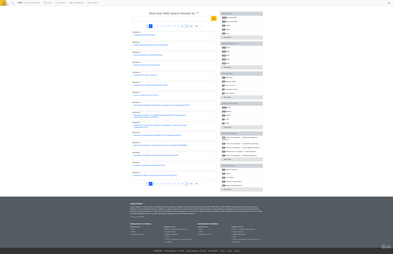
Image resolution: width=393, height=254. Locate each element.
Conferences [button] (78, 3)
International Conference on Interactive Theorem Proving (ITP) (156, 155)
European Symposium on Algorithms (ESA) (149, 165)
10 (182, 26)
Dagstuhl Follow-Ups (138, 234)
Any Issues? (388, 246)
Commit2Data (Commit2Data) (144, 35)
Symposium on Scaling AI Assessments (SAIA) (150, 85)
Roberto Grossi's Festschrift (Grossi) (147, 65)
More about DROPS (137, 217)
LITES (167, 237)
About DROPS (213, 251)
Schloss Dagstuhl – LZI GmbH (174, 251)
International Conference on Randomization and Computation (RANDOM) (160, 145)
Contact (236, 251)
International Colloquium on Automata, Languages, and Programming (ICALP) (162, 105)
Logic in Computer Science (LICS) (146, 95)
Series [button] (49, 3)
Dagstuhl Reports (170, 232)
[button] (29, 3)
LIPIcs (133, 229)
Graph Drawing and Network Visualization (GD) (151, 45)
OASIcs (133, 232)
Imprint (222, 251)
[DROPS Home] (13, 3)
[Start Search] (214, 18)
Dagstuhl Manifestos (171, 234)
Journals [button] (62, 3)
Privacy (229, 251)
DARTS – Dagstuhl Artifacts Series (176, 229)
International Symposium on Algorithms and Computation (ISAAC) (157, 135)
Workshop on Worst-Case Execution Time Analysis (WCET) (155, 175)
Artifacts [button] (94, 3)
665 (191, 26)
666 (196, 26)
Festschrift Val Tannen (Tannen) (145, 75)
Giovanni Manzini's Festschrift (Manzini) (148, 55)
